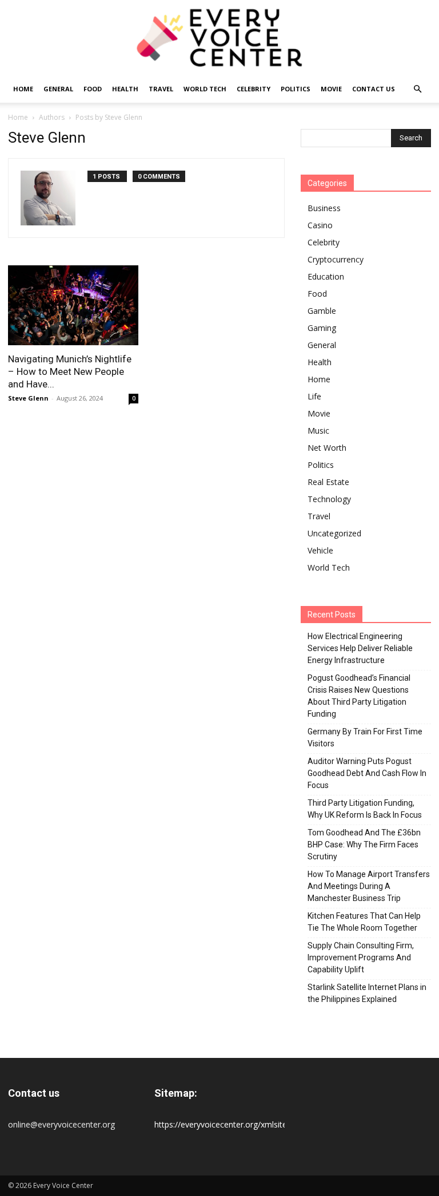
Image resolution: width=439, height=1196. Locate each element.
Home (23, 88)
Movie (331, 88)
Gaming (322, 327)
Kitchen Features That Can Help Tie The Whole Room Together (364, 921)
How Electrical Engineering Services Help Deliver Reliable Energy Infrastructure (360, 648)
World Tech (204, 88)
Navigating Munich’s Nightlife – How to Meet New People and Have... (69, 371)
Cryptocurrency (336, 259)
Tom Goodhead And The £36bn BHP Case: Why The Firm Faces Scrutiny (364, 844)
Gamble (322, 310)
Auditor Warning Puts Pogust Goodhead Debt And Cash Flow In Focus (367, 773)
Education (326, 276)
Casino (320, 225)
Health (125, 88)
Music (318, 430)
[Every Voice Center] (219, 37)
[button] (417, 89)
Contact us (373, 88)
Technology (329, 499)
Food (92, 88)
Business (324, 208)
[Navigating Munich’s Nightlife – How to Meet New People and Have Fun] (73, 305)
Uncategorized (334, 533)
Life (314, 396)
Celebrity (253, 88)
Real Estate (328, 481)
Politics (295, 88)
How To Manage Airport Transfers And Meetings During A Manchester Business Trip (369, 886)
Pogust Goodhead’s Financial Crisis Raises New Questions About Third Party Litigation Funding (359, 695)
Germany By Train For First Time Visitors (365, 737)
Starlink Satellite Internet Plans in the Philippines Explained (367, 993)
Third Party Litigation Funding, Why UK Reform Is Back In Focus (365, 808)
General (58, 88)
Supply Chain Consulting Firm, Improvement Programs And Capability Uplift (361, 957)
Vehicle (320, 550)
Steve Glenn (28, 398)
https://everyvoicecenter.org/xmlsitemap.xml (236, 1124)
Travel (161, 88)
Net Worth (327, 447)
